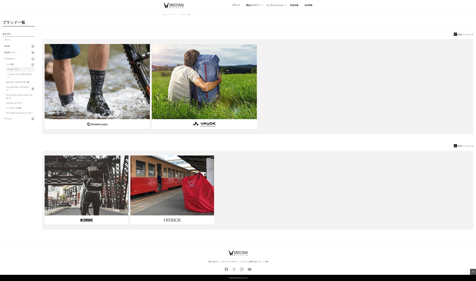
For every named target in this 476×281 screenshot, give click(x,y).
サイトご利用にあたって (251, 262)
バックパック (13, 69)
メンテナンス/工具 (13, 108)
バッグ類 (9, 64)
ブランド (236, 5)
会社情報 (308, 5)
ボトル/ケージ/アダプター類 (17, 82)
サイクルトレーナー (14, 103)
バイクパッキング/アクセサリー (20, 75)
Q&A (266, 262)
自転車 (7, 46)
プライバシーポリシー (230, 262)
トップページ (172, 14)
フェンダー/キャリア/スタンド (17, 88)
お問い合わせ (213, 262)
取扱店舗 (294, 5)
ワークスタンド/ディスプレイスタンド (19, 96)
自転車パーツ (9, 52)
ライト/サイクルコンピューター (19, 113)
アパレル (8, 119)
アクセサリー (9, 59)
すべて (7, 40)
